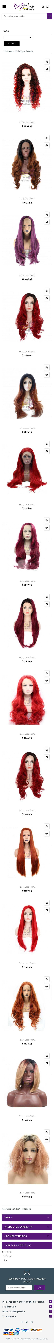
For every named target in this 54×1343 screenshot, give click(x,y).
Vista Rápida (46, 68)
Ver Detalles (46, 61)
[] (49, 16)
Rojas (8, 1217)
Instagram (32, 1322)
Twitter (27, 1322)
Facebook (22, 1322)
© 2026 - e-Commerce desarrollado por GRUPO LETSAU (27, 1339)
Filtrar (11, 44)
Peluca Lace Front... (27, 122)
